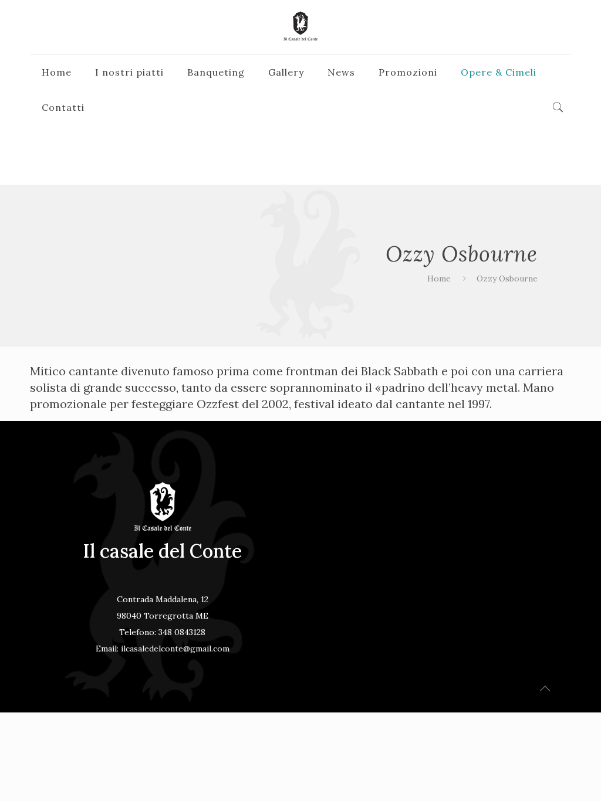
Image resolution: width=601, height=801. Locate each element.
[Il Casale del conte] (300, 27)
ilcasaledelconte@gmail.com (175, 648)
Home (439, 278)
